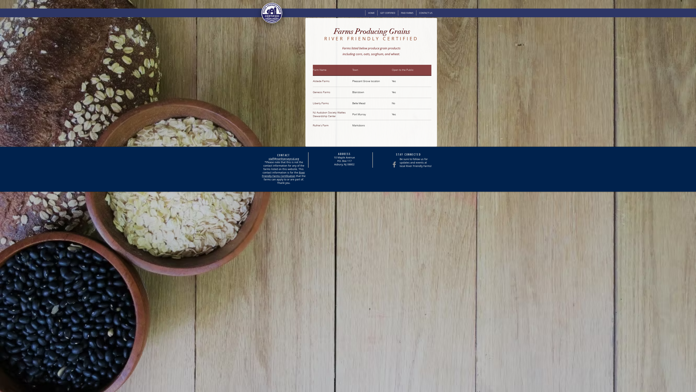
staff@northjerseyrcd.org (284, 158)
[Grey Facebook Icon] (394, 164)
